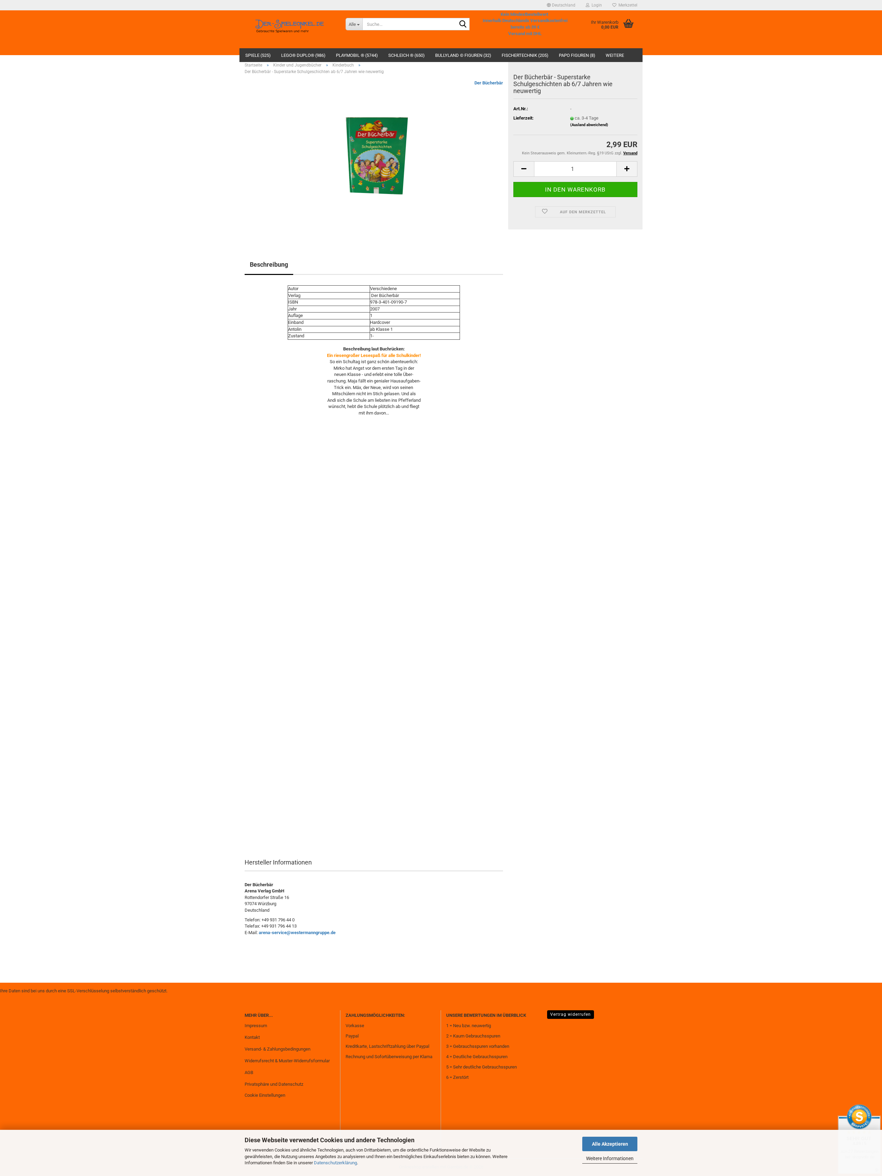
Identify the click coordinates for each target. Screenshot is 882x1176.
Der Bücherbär (488, 82)
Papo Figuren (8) (577, 55)
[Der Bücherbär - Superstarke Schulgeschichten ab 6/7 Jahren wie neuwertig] (374, 157)
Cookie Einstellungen (265, 1095)
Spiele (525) (258, 55)
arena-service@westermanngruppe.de (297, 932)
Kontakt (252, 1037)
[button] (561, 5)
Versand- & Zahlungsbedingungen (277, 1049)
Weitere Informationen (610, 1158)
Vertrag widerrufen (570, 1014)
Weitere (615, 55)
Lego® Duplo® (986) (303, 55)
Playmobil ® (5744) (357, 55)
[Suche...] (463, 24)
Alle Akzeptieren (610, 1144)
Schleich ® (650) (406, 55)
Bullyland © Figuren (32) (463, 55)
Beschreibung (269, 264)
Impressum (256, 1025)
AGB (249, 1072)
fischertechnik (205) (525, 55)
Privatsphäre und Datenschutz (274, 1084)
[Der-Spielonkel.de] (290, 29)
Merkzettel (626, 5)
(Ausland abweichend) (589, 125)
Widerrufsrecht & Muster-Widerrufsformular (287, 1060)
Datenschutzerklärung (335, 1162)
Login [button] (595, 5)
